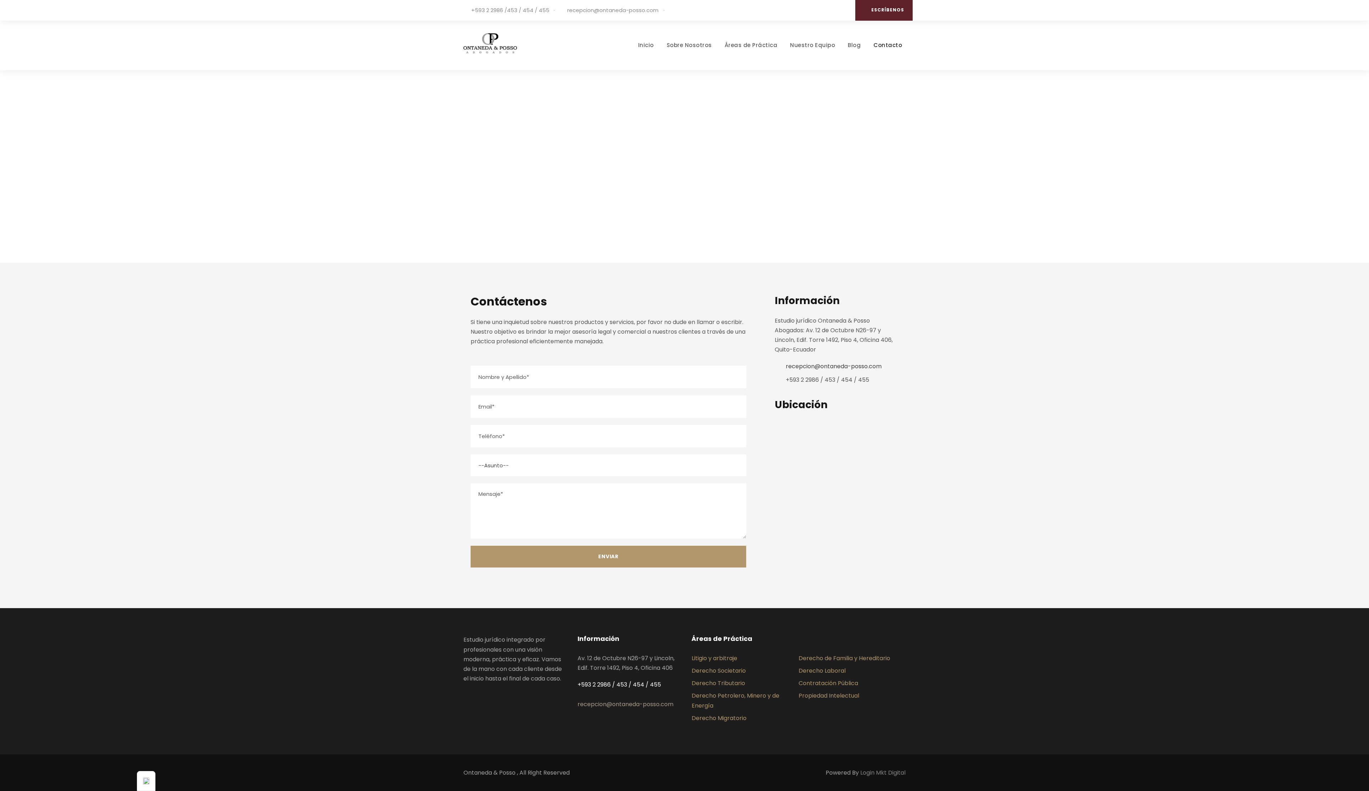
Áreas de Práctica (751, 45)
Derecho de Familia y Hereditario (844, 658)
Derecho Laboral (822, 671)
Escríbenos (887, 10)
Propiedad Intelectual (829, 696)
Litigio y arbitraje (714, 658)
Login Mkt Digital (883, 773)
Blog (854, 45)
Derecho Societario (719, 671)
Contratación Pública (828, 683)
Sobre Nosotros (689, 45)
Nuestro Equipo (812, 45)
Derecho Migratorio (719, 718)
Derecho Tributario (718, 683)
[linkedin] (843, 10)
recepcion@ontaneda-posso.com (612, 10)
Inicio (646, 45)
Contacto (887, 45)
